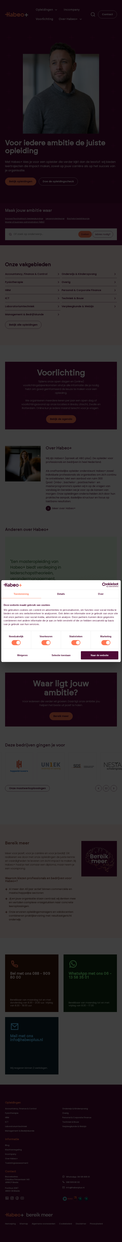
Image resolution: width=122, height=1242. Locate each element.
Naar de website (99, 655)
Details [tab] (61, 594)
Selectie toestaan (61, 655)
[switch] (46, 642)
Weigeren (22, 655)
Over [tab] (100, 594)
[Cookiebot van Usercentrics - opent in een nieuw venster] (104, 585)
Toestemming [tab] (21, 594)
